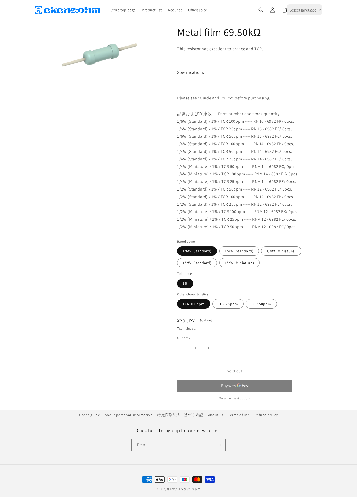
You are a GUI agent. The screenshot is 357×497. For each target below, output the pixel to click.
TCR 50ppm (261, 303)
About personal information (129, 414)
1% (185, 283)
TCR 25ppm (228, 303)
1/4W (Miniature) (281, 251)
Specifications (190, 72)
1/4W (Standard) (239, 251)
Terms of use (239, 414)
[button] (261, 10)
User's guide (89, 414)
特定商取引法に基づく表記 (180, 414)
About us (215, 414)
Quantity (183, 338)
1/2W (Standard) (197, 262)
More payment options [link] (235, 398)
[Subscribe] (219, 445)
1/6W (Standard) (197, 251)
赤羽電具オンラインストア (183, 489)
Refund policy (266, 414)
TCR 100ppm (194, 303)
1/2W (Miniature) (239, 262)
